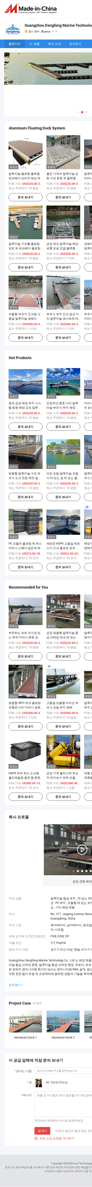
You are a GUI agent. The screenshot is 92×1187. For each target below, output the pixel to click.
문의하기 (75, 44)
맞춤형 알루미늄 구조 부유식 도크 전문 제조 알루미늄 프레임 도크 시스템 (25, 477)
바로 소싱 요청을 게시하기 (54, 1138)
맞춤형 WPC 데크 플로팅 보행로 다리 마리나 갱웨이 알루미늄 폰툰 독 (25, 707)
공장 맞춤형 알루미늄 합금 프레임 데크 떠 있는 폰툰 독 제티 (63, 637)
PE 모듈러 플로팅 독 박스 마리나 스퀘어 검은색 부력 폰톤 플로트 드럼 (25, 547)
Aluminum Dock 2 (63, 1037)
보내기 (42, 1131)
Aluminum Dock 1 (25, 1037)
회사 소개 (54, 44)
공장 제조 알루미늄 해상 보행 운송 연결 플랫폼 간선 (62, 248)
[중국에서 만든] (31, 8)
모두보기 (15, 985)
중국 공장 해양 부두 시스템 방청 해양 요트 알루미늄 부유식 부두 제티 (25, 407)
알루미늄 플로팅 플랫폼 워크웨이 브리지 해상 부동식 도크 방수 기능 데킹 (25, 178)
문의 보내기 (25, 197)
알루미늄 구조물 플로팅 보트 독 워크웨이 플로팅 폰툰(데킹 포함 (24, 248)
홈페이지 (15, 44)
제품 (37, 44)
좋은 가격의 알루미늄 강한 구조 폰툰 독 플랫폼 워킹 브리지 (63, 178)
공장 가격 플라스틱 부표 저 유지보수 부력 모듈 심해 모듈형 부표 (62, 777)
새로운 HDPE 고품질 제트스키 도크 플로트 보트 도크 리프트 (63, 547)
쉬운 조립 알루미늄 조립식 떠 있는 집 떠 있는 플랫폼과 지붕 (63, 477)
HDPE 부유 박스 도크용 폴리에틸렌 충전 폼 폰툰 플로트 (24, 777)
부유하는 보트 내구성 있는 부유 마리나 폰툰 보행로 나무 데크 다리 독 (25, 637)
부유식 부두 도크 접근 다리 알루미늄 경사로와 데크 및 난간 (62, 318)
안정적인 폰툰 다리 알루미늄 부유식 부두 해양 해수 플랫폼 (62, 407)
